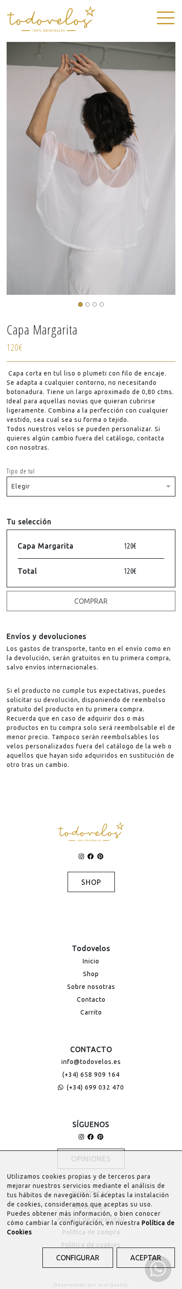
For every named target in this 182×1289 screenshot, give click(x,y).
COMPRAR (91, 601)
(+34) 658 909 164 (91, 1074)
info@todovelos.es (91, 1061)
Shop (91, 973)
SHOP (91, 882)
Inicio (91, 961)
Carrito (91, 1012)
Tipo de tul (21, 471)
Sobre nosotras (91, 986)
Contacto (91, 999)
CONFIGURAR (77, 1258)
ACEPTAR (145, 1258)
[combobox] (91, 484)
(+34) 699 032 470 (94, 1087)
